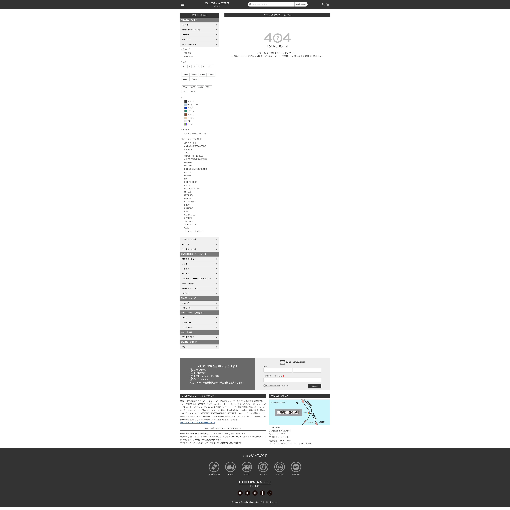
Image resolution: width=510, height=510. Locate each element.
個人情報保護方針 (273, 386)
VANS (186, 228)
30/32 (193, 87)
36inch (185, 79)
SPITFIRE (188, 218)
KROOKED (188, 185)
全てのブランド (190, 143)
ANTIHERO (188, 149)
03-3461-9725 (278, 434)
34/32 (185, 91)
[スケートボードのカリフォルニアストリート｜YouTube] (240, 495)
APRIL (186, 153)
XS (184, 66)
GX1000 (187, 176)
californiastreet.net (252, 502)
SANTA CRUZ (189, 215)
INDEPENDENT (190, 182)
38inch (194, 79)
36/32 (193, 91)
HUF (186, 179)
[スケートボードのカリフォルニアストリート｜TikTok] (270, 495)
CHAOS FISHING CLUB (193, 156)
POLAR (187, 205)
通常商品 (187, 53)
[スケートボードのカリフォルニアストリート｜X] (255, 495)
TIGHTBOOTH (190, 225)
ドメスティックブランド (193, 231)
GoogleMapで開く (278, 402)
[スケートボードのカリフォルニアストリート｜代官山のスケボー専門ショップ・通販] (217, 6)
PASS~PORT (189, 202)
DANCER (188, 166)
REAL (186, 212)
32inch (202, 75)
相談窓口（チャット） (281, 437)
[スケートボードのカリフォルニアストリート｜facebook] (262, 495)
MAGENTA (188, 195)
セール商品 (188, 57)
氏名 (265, 366)
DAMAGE (188, 163)
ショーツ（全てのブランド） (195, 134)
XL (204, 66)
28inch (185, 75)
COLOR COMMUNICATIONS (195, 159)
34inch (211, 75)
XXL (210, 66)
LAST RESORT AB (191, 189)
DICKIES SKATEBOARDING (195, 169)
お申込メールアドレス (274, 376)
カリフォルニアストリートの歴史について (197, 422)
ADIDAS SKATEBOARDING (195, 146)
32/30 (200, 87)
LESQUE (187, 192)
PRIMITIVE (188, 208)
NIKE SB (187, 198)
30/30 (185, 87)
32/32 (208, 87)
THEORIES (188, 221)
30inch (194, 75)
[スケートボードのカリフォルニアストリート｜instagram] (247, 495)
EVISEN (187, 172)
